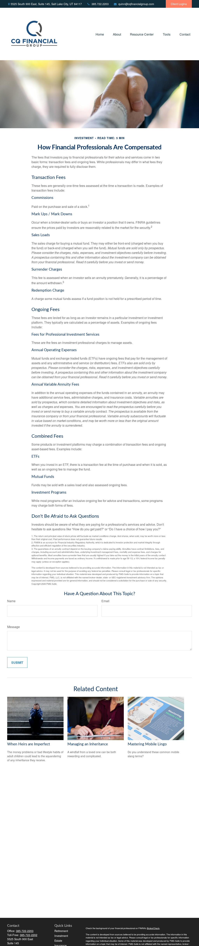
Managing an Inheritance (87, 744)
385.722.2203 (100, 4)
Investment (61, 936)
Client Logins (179, 4)
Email (105, 601)
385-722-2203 (24, 931)
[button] (100, 34)
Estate (58, 941)
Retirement (61, 931)
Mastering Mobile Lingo (147, 744)
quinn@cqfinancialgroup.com (136, 4)
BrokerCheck (153, 928)
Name (11, 601)
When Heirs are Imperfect (28, 744)
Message (13, 627)
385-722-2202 (28, 935)
